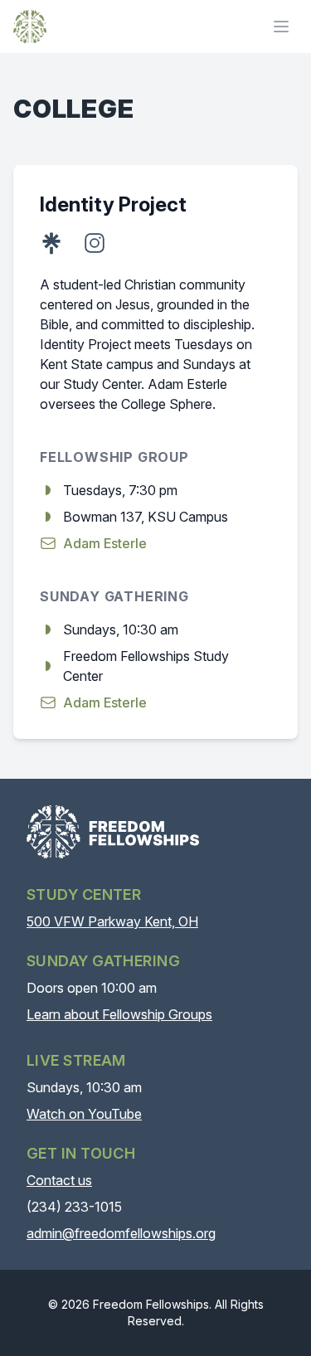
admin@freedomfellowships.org (121, 1233)
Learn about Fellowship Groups (119, 1014)
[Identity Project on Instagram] (94, 243)
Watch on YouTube (84, 1114)
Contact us (59, 1180)
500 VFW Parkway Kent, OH (112, 921)
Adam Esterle (105, 543)
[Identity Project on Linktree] (51, 243)
